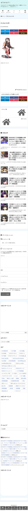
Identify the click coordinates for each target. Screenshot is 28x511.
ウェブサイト (4, 282)
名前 (2, 270)
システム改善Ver (22, 373)
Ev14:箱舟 (4, 353)
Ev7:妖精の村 (5, 350)
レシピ (16, 375)
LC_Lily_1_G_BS (11, 16)
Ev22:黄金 (4, 360)
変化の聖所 (23, 378)
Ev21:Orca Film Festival (18, 358)
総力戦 (11, 388)
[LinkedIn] (5, 33)
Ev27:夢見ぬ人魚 (22, 360)
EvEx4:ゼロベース (20, 368)
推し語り (4, 385)
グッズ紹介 (14, 373)
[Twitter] (5, 30)
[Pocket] (14, 33)
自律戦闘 (18, 388)
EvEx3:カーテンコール (7, 368)
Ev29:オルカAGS (20, 363)
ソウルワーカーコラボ (7, 375)
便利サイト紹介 (10, 378)
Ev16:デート (22, 353)
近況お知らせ (5, 390)
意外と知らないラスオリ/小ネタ (18, 383)
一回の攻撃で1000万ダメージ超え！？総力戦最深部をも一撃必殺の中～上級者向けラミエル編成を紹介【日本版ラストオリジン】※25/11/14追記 (17, 156)
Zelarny (25, 89)
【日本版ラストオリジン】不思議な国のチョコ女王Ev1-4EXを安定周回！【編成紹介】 (17, 206)
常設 (24, 380)
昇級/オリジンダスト (20, 385)
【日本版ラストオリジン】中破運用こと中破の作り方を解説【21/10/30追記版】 (17, 168)
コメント (3, 255)
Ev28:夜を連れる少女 (6, 363)
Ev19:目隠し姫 (22, 355)
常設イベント (5, 383)
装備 (24, 388)
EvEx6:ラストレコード (7, 370)
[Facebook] (14, 30)
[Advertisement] (14, 74)
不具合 (3, 378)
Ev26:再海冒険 (12, 360)
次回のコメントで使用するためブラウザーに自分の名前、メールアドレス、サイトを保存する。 (14, 289)
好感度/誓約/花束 (15, 380)
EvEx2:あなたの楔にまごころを (9, 365)
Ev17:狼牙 (4, 355)
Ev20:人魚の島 (5, 358)
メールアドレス (4, 276)
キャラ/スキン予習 (6, 373)
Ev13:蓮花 (22, 350)
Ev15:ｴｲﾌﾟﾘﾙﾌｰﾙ (12, 353)
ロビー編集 (22, 375)
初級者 (17, 378)
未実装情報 (4, 388)
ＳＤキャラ (17, 390)
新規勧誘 (11, 385)
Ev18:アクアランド (12, 355)
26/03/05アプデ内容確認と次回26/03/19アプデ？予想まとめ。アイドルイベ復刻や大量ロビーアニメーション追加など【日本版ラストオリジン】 (17, 141)
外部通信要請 (5, 380)
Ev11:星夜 (13, 350)
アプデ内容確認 (20, 370)
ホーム (3, 16)
